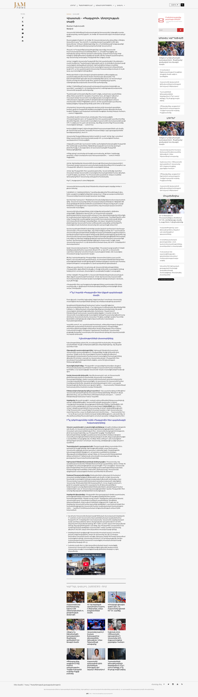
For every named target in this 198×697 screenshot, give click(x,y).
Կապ (27, 685)
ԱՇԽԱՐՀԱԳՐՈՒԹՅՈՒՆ (104, 5)
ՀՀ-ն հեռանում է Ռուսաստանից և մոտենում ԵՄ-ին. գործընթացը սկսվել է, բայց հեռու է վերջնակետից (171, 219)
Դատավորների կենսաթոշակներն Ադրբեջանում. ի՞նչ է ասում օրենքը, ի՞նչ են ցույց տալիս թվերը (117, 665)
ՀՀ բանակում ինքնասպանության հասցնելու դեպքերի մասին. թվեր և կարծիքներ (171, 73)
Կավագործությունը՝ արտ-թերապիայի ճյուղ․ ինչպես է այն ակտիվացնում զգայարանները (170, 231)
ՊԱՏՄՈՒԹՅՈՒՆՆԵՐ (86, 5)
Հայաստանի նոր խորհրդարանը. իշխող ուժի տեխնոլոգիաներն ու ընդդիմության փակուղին (75, 610)
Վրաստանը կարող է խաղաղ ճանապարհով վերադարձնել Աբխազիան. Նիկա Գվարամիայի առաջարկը (95, 638)
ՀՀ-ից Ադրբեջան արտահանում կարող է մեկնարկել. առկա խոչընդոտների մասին (96, 609)
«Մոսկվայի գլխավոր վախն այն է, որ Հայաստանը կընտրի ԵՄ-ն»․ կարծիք (116, 608)
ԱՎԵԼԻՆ (120, 5)
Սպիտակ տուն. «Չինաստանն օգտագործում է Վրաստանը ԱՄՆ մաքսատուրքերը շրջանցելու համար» (116, 637)
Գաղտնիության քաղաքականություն (45, 685)
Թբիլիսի (70, 29)
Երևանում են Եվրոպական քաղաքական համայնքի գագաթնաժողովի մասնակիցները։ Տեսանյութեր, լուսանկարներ (171, 270)
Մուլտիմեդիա (171, 195)
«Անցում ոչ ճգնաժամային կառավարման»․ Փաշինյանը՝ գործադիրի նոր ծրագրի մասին (73, 637)
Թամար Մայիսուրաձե (75, 26)
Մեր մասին (18, 685)
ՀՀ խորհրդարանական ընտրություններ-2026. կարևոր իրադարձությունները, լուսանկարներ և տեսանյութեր (171, 243)
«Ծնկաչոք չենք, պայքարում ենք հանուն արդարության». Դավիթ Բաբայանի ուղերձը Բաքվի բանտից (74, 667)
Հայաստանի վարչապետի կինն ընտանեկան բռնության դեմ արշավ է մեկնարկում (96, 665)
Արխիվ (69, 14)
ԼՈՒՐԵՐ (73, 5)
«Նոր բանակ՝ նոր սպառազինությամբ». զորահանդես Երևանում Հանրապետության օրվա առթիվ (169, 256)
